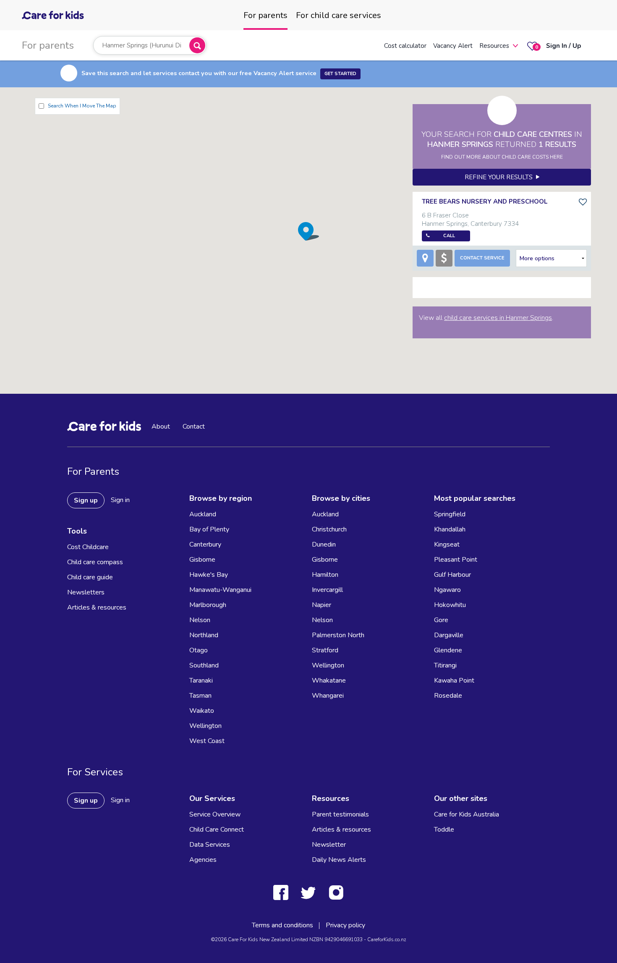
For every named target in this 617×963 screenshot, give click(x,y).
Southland (204, 665)
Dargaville (448, 635)
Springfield (449, 514)
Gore (441, 620)
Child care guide (90, 577)
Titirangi (445, 665)
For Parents (93, 471)
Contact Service (482, 258)
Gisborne (202, 559)
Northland (203, 635)
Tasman (200, 695)
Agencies (203, 859)
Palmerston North (338, 635)
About (161, 426)
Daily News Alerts (339, 859)
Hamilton (325, 574)
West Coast (207, 741)
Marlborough (207, 605)
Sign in (120, 500)
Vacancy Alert (453, 46)
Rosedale (448, 695)
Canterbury (205, 544)
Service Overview (215, 814)
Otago (198, 650)
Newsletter (329, 844)
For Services (95, 772)
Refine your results (500, 177)
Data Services (209, 844)
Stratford (325, 650)
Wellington (205, 725)
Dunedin (324, 544)
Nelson (199, 620)
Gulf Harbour (452, 574)
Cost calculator (405, 46)
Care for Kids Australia (466, 814)
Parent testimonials (340, 814)
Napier (321, 605)
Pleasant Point (455, 559)
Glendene (448, 650)
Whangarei (328, 695)
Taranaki (201, 680)
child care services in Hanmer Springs (498, 317)
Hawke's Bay (208, 574)
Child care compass (95, 562)
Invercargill (327, 589)
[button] (308, 231)
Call (449, 236)
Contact (194, 426)
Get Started (340, 74)
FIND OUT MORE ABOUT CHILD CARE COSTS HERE (502, 157)
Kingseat (447, 544)
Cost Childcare (88, 547)
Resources (494, 46)
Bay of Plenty (209, 529)
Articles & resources (96, 607)
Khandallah (449, 529)
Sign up (86, 500)
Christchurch (329, 529)
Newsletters (86, 592)
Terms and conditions (282, 925)
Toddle (444, 829)
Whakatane (329, 680)
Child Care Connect (216, 829)
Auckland (202, 514)
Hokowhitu (450, 605)
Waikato (201, 710)
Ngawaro (447, 589)
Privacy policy (345, 925)
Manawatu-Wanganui (220, 589)
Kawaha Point (454, 680)
